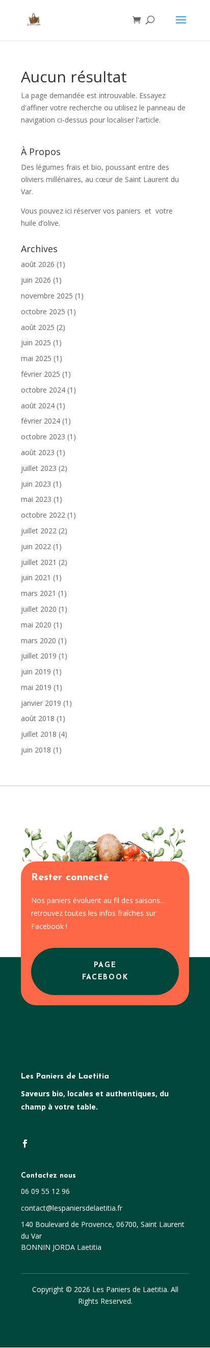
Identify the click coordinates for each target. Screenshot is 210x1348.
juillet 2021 (39, 562)
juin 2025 (36, 342)
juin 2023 (36, 484)
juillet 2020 (39, 609)
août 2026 (38, 264)
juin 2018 (36, 750)
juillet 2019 (39, 656)
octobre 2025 (43, 311)
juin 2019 (36, 671)
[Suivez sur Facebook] (25, 1143)
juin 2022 (36, 546)
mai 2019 (36, 687)
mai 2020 (36, 625)
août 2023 (38, 452)
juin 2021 (36, 577)
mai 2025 (36, 358)
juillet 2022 (39, 530)
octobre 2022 (43, 515)
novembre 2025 (47, 296)
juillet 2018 (39, 734)
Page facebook (105, 971)
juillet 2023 (39, 468)
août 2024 (38, 405)
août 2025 (38, 327)
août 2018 (38, 718)
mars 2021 (38, 593)
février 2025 (40, 374)
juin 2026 (36, 280)
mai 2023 (36, 499)
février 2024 (40, 421)
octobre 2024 (43, 390)
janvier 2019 (41, 703)
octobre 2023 (43, 436)
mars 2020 (38, 640)
